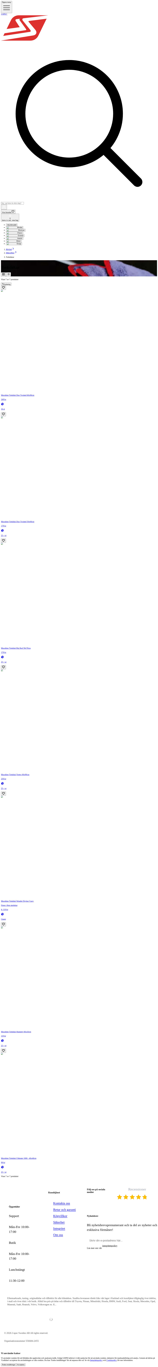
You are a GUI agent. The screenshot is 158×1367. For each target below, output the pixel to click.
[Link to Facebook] (93, 1200)
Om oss (58, 1235)
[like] (3, 288)
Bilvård (9, 249)
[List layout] (8, 274)
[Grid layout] (3, 274)
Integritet (59, 1228)
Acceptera (20, 1365)
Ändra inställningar (8, 1365)
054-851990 (22, 1195)
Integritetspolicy (96, 1360)
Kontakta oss (61, 1203)
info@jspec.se (23, 1190)
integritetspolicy (109, 1245)
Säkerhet (59, 1222)
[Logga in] (4, 207)
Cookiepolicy (111, 1360)
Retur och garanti (64, 1209)
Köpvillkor (60, 1216)
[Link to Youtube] (88, 1200)
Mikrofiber (10, 253)
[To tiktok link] (104, 1200)
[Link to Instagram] (98, 1200)
